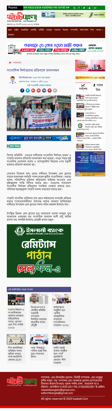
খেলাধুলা (49, 30)
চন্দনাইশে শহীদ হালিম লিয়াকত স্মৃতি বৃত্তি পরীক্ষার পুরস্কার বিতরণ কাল (89, 127)
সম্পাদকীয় (74, 30)
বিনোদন (65, 30)
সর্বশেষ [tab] (83, 89)
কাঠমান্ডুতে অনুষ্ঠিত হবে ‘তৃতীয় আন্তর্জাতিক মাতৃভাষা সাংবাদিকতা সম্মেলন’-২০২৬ (61, 316)
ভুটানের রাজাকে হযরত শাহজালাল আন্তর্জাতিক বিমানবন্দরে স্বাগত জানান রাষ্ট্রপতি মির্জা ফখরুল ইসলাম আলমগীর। (89, 148)
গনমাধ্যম (57, 30)
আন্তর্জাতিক (24, 30)
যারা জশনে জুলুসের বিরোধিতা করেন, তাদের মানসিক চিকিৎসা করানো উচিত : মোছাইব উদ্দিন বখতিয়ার (90, 137)
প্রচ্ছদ (10, 30)
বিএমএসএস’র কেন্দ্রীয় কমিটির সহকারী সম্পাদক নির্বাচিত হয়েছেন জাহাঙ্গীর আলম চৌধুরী (39, 316)
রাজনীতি (33, 30)
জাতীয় (16, 30)
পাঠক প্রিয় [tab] (99, 87)
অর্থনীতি (41, 30)
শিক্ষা (92, 30)
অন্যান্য (98, 30)
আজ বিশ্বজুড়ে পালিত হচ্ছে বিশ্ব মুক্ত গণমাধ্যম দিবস (38, 352)
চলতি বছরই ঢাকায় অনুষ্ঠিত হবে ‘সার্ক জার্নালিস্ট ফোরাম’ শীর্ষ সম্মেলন (60, 355)
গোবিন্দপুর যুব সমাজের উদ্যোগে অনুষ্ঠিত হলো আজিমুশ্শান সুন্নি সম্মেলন (88, 107)
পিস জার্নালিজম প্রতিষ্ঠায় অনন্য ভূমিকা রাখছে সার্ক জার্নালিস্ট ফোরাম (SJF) (15, 354)
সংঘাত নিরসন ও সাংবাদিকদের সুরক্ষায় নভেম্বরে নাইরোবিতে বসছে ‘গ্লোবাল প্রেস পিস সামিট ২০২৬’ (16, 318)
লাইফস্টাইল (84, 30)
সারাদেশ (11, 34)
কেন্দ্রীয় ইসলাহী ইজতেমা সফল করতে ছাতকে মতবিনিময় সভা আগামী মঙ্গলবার (89, 98)
